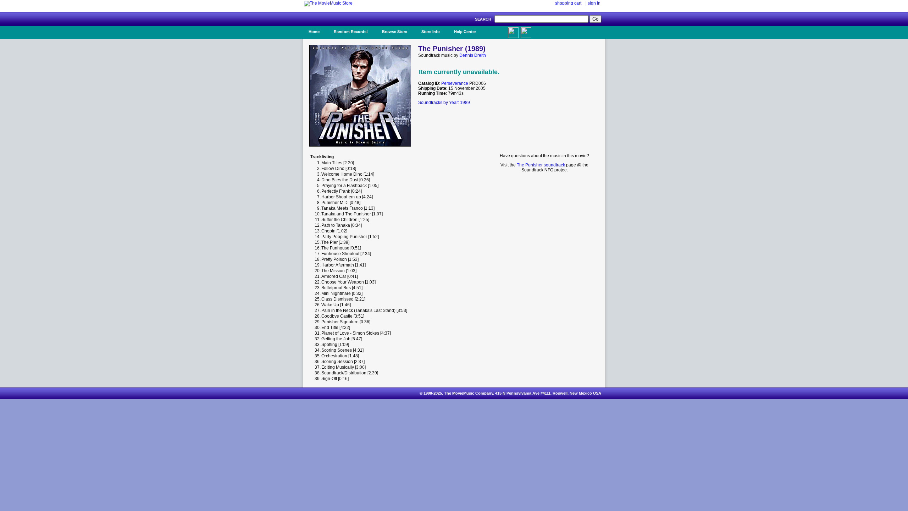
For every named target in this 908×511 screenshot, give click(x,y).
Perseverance (454, 83)
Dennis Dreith (472, 55)
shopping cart (568, 3)
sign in (594, 3)
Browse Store (394, 31)
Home (314, 31)
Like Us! (496, 29)
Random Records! (351, 31)
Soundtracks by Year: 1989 (444, 102)
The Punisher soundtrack (541, 165)
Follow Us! (539, 31)
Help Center (465, 31)
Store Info (430, 31)
